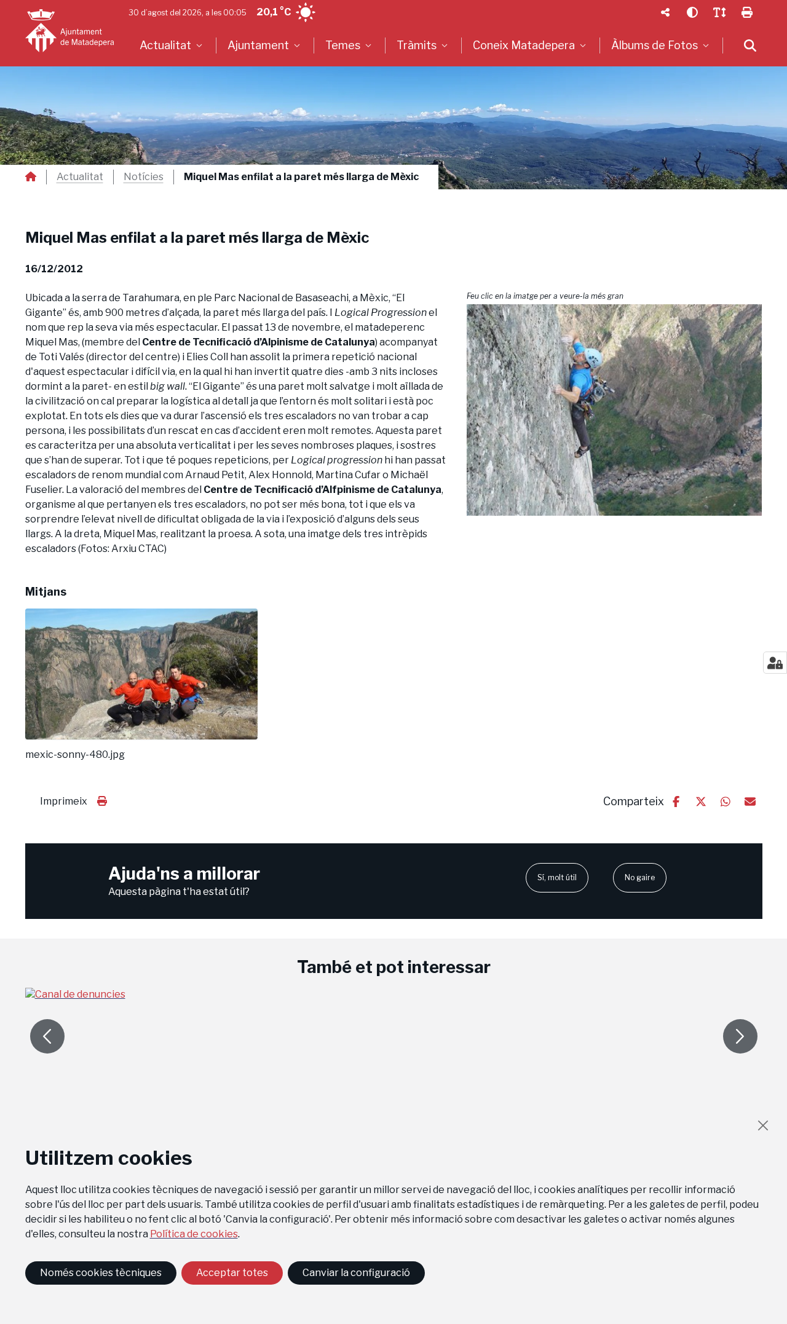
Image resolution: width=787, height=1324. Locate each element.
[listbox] (172, 45)
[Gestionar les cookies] (775, 663)
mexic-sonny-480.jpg (75, 755)
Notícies (144, 177)
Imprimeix (63, 801)
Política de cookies (194, 1234)
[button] (614, 410)
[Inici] (69, 30)
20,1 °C (273, 12)
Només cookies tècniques (101, 1273)
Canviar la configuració (356, 1273)
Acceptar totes (232, 1273)
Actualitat (80, 177)
